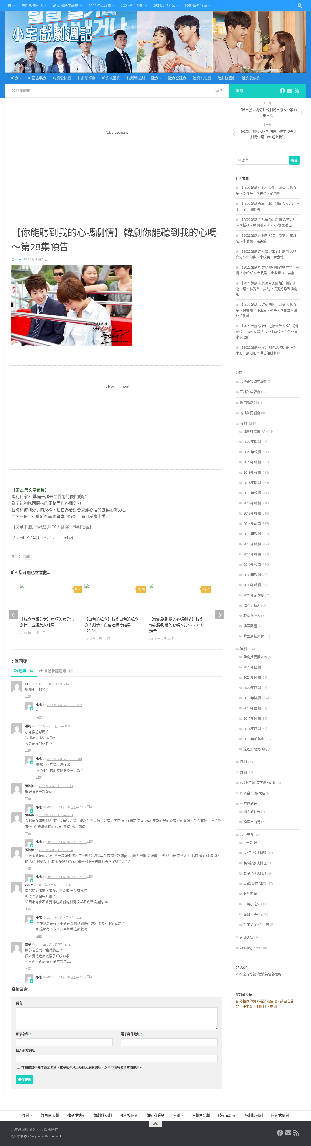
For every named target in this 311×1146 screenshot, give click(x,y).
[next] (219, 614)
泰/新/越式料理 (255, 873)
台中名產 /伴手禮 (256, 925)
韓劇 (14, 78)
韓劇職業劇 (136, 78)
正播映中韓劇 (250, 392)
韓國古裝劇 (37, 78)
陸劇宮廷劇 (177, 78)
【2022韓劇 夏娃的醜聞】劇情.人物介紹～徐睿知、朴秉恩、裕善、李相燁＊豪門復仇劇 (266, 310)
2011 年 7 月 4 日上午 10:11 (64, 705)
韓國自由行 (251, 822)
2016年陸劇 (252, 729)
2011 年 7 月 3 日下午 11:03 (53, 726)
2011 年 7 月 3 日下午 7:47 (52, 684)
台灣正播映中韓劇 (253, 382)
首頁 (11, 5)
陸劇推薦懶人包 (255, 657)
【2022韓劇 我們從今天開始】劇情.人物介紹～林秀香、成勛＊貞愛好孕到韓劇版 (266, 289)
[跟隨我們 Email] (289, 90)
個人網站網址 (25, 1050)
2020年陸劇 (252, 688)
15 (207, 589)
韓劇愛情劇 (62, 78)
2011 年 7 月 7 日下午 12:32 (53, 944)
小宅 (18, 259)
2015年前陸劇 (253, 739)
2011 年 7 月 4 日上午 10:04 (64, 759)
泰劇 (243, 772)
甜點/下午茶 (252, 914)
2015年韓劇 (252, 513)
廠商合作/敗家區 (252, 793)
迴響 (26, 671)
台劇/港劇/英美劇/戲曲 (257, 783)
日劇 (243, 762)
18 (143, 589)
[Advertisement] (117, 167)
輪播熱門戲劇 (250, 413)
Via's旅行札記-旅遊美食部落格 (259, 974)
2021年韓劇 (252, 452)
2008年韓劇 (252, 585)
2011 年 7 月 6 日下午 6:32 (54, 885)
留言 (19, 1003)
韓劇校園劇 (111, 78)
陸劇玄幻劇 (202, 78)
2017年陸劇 (252, 718)
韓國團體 (250, 626)
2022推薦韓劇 (99, 5)
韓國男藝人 (251, 605)
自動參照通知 (57, 671)
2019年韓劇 (252, 472)
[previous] (13, 614)
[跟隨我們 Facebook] (282, 90)
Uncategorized (250, 948)
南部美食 (247, 937)
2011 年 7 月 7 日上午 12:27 (64, 917)
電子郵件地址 (131, 1034)
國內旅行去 (251, 812)
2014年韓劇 (252, 524)
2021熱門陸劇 (132, 5)
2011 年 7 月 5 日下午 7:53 (56, 815)
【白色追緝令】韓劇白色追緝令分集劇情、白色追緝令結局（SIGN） (111, 625)
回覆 (28, 696)
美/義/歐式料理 (255, 863)
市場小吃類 (251, 904)
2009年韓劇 (252, 575)
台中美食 (247, 835)
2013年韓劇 (252, 534)
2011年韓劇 (21, 91)
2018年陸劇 (252, 708)
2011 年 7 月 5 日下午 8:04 (56, 850)
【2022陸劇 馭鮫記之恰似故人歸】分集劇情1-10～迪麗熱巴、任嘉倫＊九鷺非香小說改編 (267, 331)
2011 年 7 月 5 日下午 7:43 (56, 786)
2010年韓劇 (252, 565)
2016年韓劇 (252, 503)
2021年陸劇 (252, 677)
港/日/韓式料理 (255, 853)
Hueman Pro (56, 1136)
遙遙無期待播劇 (255, 749)
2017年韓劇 (252, 493)
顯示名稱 (23, 1034)
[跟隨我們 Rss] (297, 90)
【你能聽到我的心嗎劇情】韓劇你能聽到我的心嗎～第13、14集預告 (177, 625)
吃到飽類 (250, 894)
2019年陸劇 (252, 698)
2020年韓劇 (252, 462)
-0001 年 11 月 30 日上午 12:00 (67, 807)
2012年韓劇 (252, 544)
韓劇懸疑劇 (86, 78)
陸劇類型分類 (196, 5)
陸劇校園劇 (226, 78)
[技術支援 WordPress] (25, 1136)
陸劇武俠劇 (251, 78)
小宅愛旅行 (248, 804)
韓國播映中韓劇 (66, 5)
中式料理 (250, 843)
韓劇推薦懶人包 (255, 431)
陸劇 (154, 78)
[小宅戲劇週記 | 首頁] (52, 34)
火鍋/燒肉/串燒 (255, 884)
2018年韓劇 (252, 483)
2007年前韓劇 (253, 595)
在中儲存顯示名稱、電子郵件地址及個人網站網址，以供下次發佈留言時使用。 (82, 1068)
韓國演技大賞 (253, 636)
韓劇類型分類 (164, 5)
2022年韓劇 (252, 442)
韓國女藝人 (251, 616)
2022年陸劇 (252, 667)
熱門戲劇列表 (32, 5)
